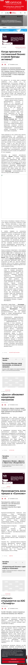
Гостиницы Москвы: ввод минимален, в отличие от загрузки (12, 365)
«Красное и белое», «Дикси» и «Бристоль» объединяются (13, 462)
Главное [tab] (4, 27)
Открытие (7, 390)
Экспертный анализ (20, 47)
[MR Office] (13, 5)
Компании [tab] (22, 27)
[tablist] (13, 27)
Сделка (8, 486)
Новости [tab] (13, 27)
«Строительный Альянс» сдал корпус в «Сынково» (12, 567)
